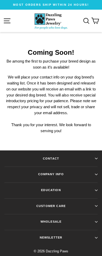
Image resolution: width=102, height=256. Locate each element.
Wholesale (51, 221)
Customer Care (51, 206)
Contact (51, 158)
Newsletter (51, 237)
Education (51, 190)
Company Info (51, 174)
